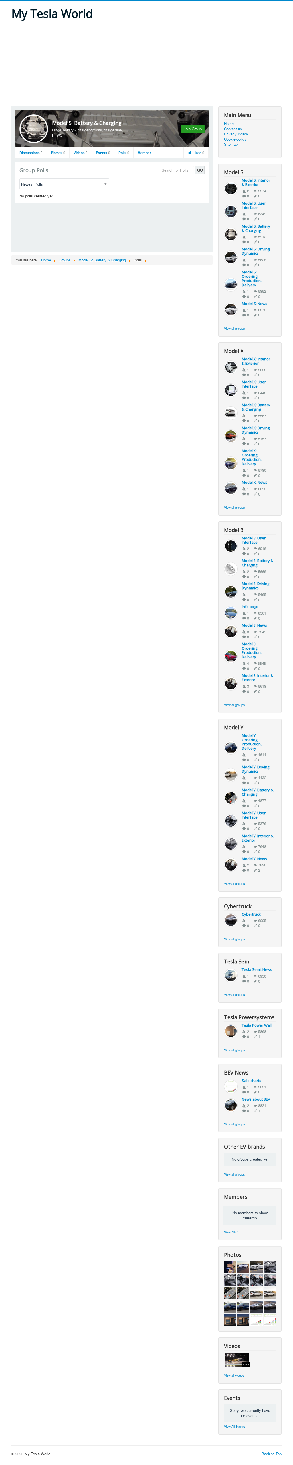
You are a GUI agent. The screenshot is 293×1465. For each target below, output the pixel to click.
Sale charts (251, 1080)
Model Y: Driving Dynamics (255, 769)
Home (229, 123)
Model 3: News (254, 625)
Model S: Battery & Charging (87, 122)
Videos (81, 152)
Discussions (31, 152)
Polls (123, 152)
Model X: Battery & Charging (256, 407)
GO (200, 170)
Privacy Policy (236, 134)
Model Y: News (254, 858)
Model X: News (254, 482)
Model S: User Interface (254, 205)
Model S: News (254, 303)
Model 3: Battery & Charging (257, 563)
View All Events (234, 1426)
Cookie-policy (235, 139)
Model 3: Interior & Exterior (257, 677)
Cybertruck (251, 914)
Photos (58, 152)
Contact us (233, 128)
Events (103, 152)
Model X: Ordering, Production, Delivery (252, 457)
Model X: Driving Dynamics (256, 430)
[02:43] (237, 1359)
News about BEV (256, 1099)
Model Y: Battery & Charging (257, 792)
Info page (250, 606)
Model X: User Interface (254, 384)
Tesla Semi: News (257, 969)
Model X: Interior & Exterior (256, 361)
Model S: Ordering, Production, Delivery (252, 278)
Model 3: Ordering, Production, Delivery (252, 650)
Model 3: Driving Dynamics (255, 585)
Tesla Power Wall (257, 1025)
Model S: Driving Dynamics (256, 251)
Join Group (193, 128)
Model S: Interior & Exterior (256, 182)
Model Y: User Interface (254, 815)
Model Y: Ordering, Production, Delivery (252, 742)
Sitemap (231, 144)
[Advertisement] (146, 63)
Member (146, 152)
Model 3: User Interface (254, 540)
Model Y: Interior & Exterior (257, 838)
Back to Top (272, 1453)
